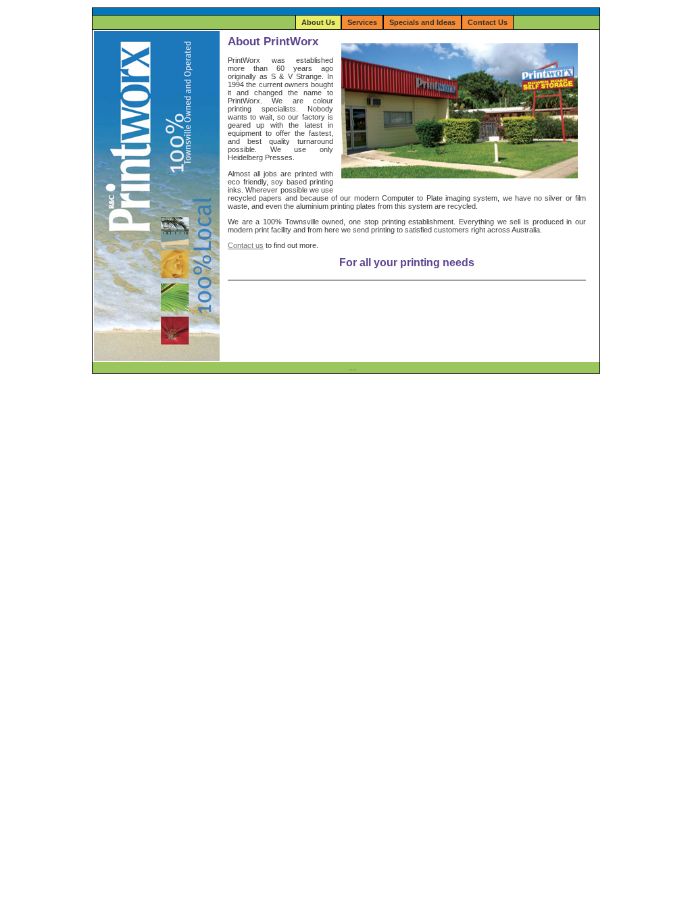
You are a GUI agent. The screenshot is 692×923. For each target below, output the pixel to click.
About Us (318, 22)
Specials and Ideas (422, 22)
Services (362, 22)
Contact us (246, 245)
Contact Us (488, 22)
